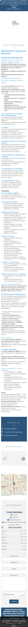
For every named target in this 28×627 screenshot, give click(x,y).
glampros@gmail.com (15, 520)
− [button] (3, 478)
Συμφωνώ (14, 625)
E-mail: (14, 569)
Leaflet (2, 492)
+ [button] (3, 476)
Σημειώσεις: (14, 575)
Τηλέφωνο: (14, 562)
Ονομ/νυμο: (14, 556)
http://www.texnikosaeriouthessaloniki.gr (15, 522)
